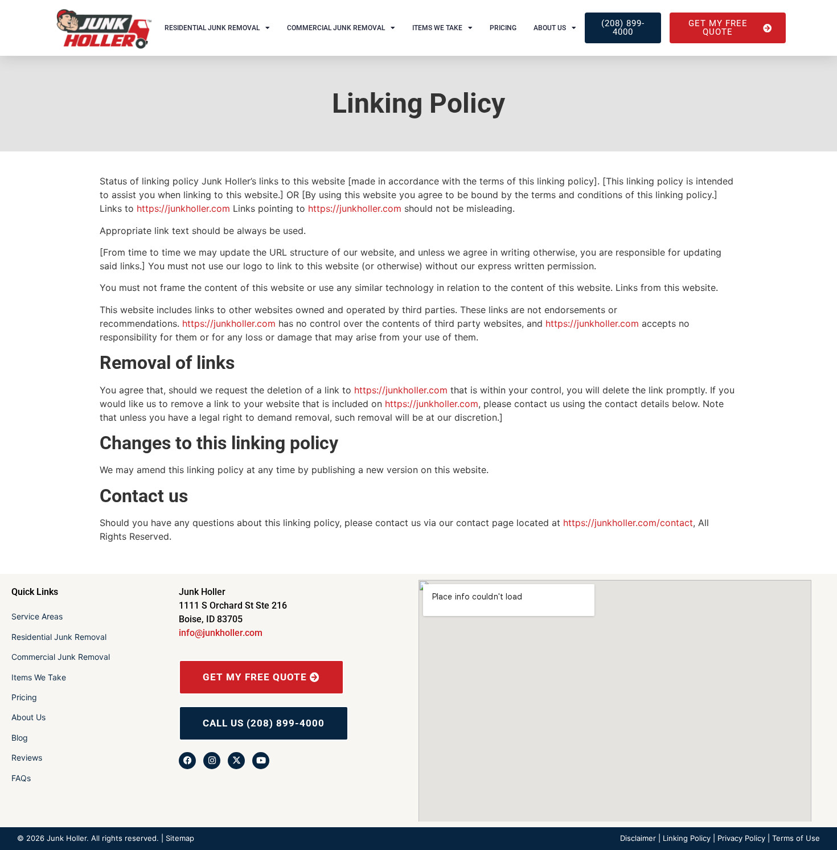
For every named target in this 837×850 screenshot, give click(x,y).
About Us (550, 28)
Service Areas (37, 616)
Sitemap (180, 838)
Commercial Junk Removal (336, 28)
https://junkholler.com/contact (628, 522)
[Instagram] (211, 760)
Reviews (26, 757)
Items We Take (437, 28)
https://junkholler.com (183, 208)
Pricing (503, 28)
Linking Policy (687, 838)
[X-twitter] (236, 760)
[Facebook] (187, 760)
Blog (19, 737)
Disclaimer (638, 838)
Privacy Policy (741, 838)
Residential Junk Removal (212, 28)
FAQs (21, 778)
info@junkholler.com (220, 632)
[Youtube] (260, 760)
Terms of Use (796, 838)
